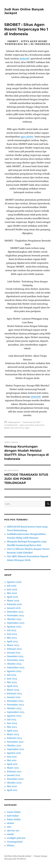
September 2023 (15, 712)
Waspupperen (14, 422)
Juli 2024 (11, 675)
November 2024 (15, 660)
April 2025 (12, 641)
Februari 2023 (14, 738)
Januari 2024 (13, 697)
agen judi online (27, 425)
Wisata (10, 845)
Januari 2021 (13, 775)
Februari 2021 (14, 771)
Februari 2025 (14, 649)
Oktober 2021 (14, 745)
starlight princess (16, 838)
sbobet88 (24, 58)
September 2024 (15, 667)
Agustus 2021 (14, 753)
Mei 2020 (12, 786)
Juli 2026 (11, 585)
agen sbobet (27, 136)
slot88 (10, 834)
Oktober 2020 (14, 782)
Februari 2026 (14, 604)
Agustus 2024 (14, 671)
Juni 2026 (12, 589)
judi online (39, 425)
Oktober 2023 (14, 708)
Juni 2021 (12, 756)
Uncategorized (10, 425)
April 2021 (12, 764)
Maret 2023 (13, 734)
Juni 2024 (12, 678)
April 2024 (12, 686)
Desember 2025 (15, 611)
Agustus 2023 (14, 715)
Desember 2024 (15, 656)
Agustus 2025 (14, 626)
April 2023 (12, 730)
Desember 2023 (15, 701)
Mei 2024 (12, 682)
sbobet (7, 428)
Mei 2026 (12, 593)
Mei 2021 (11, 760)
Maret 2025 (13, 645)
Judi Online (13, 815)
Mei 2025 (12, 637)
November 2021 (15, 741)
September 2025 (15, 623)
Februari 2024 (14, 693)
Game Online (14, 812)
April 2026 (12, 597)
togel (27, 428)
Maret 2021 (13, 767)
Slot (9, 827)
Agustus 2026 (14, 582)
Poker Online (14, 819)
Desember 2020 (15, 779)
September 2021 (15, 749)
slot (12, 428)
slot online (19, 428)
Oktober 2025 (14, 619)
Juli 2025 (11, 630)
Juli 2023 (11, 719)
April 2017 (12, 790)
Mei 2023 (12, 727)
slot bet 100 (13, 830)
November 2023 (15, 704)
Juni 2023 (12, 723)
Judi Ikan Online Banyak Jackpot (17, 856)
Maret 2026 (13, 600)
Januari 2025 (13, 652)
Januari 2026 (14, 608)
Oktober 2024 (14, 663)
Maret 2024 (13, 689)
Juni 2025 (12, 634)
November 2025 (15, 615)
